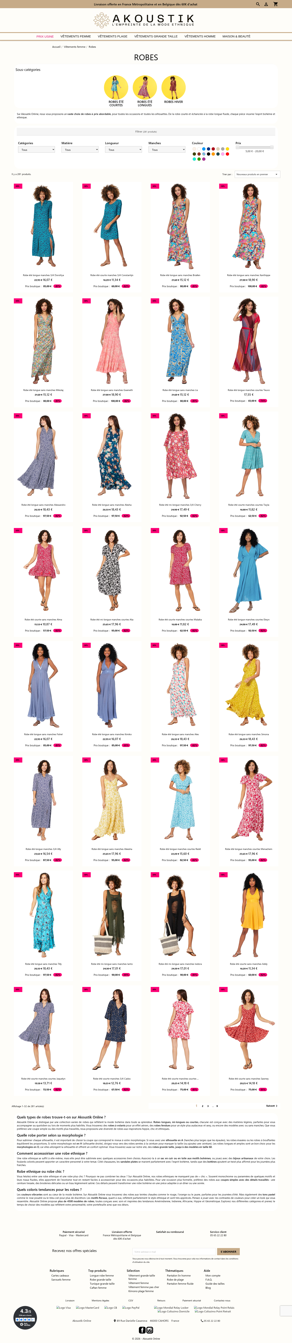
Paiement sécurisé (191, 1300)
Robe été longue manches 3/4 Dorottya (43, 275)
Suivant (272, 1106)
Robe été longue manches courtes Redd (180, 849)
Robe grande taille (100, 1279)
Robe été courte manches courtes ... (180, 1078)
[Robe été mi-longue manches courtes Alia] (111, 570)
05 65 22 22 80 (212, 1320)
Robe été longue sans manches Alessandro (43, 504)
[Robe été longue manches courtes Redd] (180, 800)
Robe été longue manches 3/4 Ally (43, 849)
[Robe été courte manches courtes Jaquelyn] (43, 1029)
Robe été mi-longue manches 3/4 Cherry (180, 504)
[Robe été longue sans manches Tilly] (43, 915)
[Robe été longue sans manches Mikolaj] (43, 341)
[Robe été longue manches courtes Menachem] (248, 800)
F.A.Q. (208, 1279)
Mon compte (212, 1275)
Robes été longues (144, 103)
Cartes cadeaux (60, 1275)
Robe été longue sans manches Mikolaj (43, 390)
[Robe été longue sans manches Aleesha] (111, 800)
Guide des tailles (215, 1283)
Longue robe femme (102, 1275)
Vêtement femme (138, 1283)
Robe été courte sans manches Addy (248, 963)
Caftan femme (98, 1287)
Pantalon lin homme (179, 1275)
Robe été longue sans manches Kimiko (112, 734)
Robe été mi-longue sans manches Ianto (112, 963)
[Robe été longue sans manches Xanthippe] (248, 226)
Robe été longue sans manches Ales (180, 734)
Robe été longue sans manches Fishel (43, 734)
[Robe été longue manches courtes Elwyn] (248, 570)
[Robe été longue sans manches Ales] (180, 685)
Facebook (142, 1330)
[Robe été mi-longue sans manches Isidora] (180, 915)
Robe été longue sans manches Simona (249, 734)
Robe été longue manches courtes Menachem (248, 849)
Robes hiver (173, 102)
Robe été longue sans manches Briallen (180, 275)
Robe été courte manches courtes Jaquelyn (43, 1078)
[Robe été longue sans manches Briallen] (180, 226)
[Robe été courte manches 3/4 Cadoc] (111, 1029)
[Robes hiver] (173, 87)
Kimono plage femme (141, 1291)
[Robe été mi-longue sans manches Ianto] (111, 915)
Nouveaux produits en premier (257, 174)
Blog (208, 1287)
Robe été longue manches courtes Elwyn (249, 619)
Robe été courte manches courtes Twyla (248, 504)
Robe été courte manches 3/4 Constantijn (111, 275)
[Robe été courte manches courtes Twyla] (248, 456)
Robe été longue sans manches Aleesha (112, 849)
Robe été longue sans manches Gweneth (112, 390)
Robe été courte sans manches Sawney (249, 1078)
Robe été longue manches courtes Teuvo (249, 390)
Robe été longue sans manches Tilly (43, 963)
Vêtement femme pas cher (143, 1287)
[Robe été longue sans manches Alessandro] (43, 456)
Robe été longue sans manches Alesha (111, 504)
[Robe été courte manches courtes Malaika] (180, 570)
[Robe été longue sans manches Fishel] (43, 685)
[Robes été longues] (144, 87)
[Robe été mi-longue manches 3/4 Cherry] (180, 456)
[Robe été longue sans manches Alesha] (111, 456)
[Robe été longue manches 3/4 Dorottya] (43, 226)
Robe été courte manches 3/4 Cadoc (112, 1078)
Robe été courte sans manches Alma (43, 619)
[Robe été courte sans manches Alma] (43, 570)
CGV (130, 1300)
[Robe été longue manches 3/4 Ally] (43, 800)
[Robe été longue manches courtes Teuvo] (248, 341)
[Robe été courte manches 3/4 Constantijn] (111, 226)
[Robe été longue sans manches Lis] (180, 341)
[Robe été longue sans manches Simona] (248, 685)
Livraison (70, 1300)
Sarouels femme (60, 1279)
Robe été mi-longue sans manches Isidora (180, 963)
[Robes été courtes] (116, 87)
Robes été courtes (116, 103)
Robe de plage (175, 1279)
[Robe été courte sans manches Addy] (248, 915)
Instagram (149, 1330)
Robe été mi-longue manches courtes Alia (111, 619)
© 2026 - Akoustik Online (146, 1338)
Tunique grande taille (102, 1283)
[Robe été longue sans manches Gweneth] (111, 341)
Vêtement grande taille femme (141, 1277)
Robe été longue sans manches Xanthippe (248, 275)
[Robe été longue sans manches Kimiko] (111, 685)
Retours (161, 1300)
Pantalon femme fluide (180, 1283)
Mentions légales (100, 1300)
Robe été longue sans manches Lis (180, 390)
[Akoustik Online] (143, 20)
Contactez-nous (222, 1300)
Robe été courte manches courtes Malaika (180, 619)
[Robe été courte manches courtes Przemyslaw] (180, 1029)
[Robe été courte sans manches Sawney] (248, 1029)
